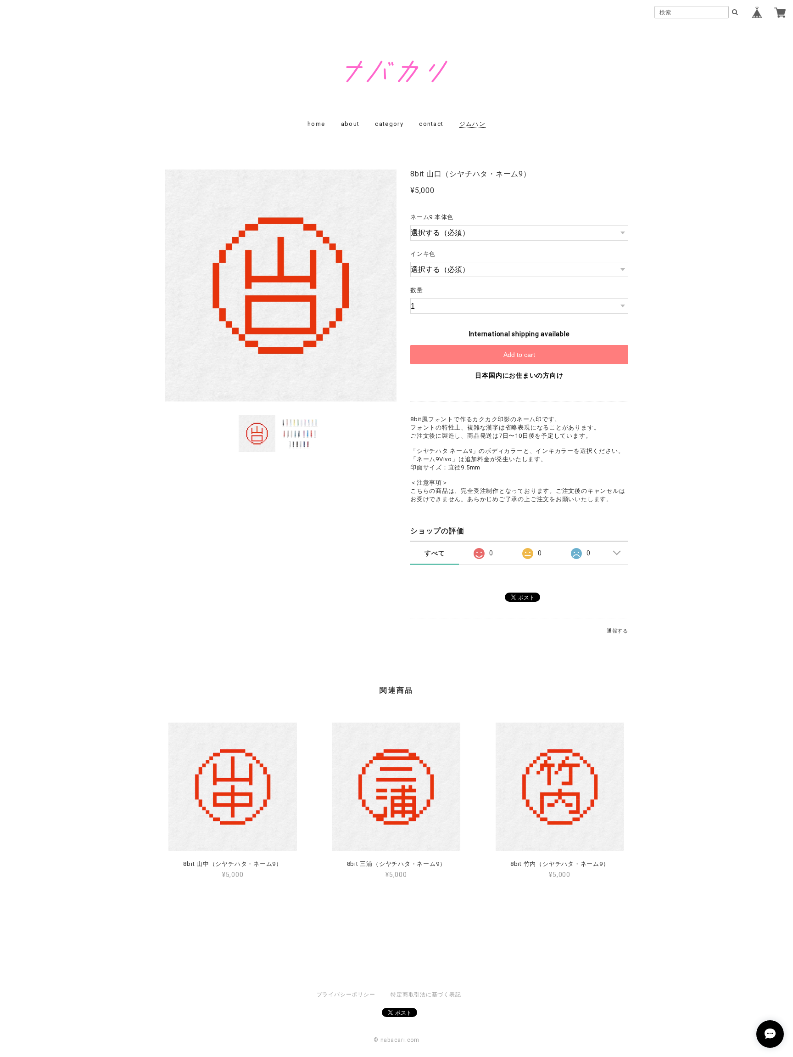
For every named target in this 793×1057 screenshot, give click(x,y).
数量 (416, 290)
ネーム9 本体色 (431, 217)
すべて (434, 553)
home (316, 123)
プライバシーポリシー (346, 994)
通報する (617, 631)
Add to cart (519, 354)
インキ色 (423, 253)
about (350, 123)
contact (431, 123)
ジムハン (472, 123)
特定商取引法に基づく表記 (426, 994)
